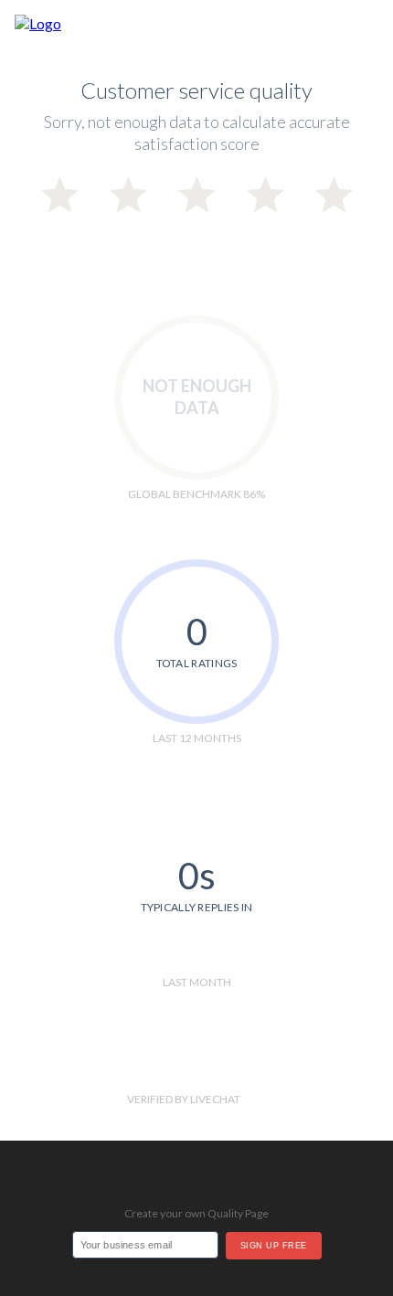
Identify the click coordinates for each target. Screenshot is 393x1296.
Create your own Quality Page (196, 1213)
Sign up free (273, 1245)
